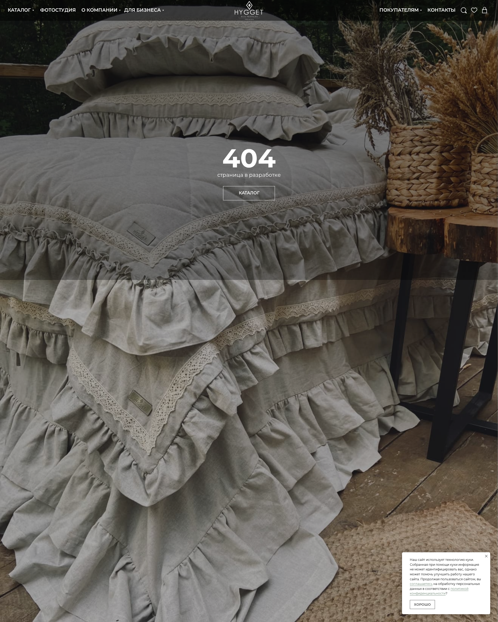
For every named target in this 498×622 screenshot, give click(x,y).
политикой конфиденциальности (439, 591)
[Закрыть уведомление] (486, 556)
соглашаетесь (421, 584)
